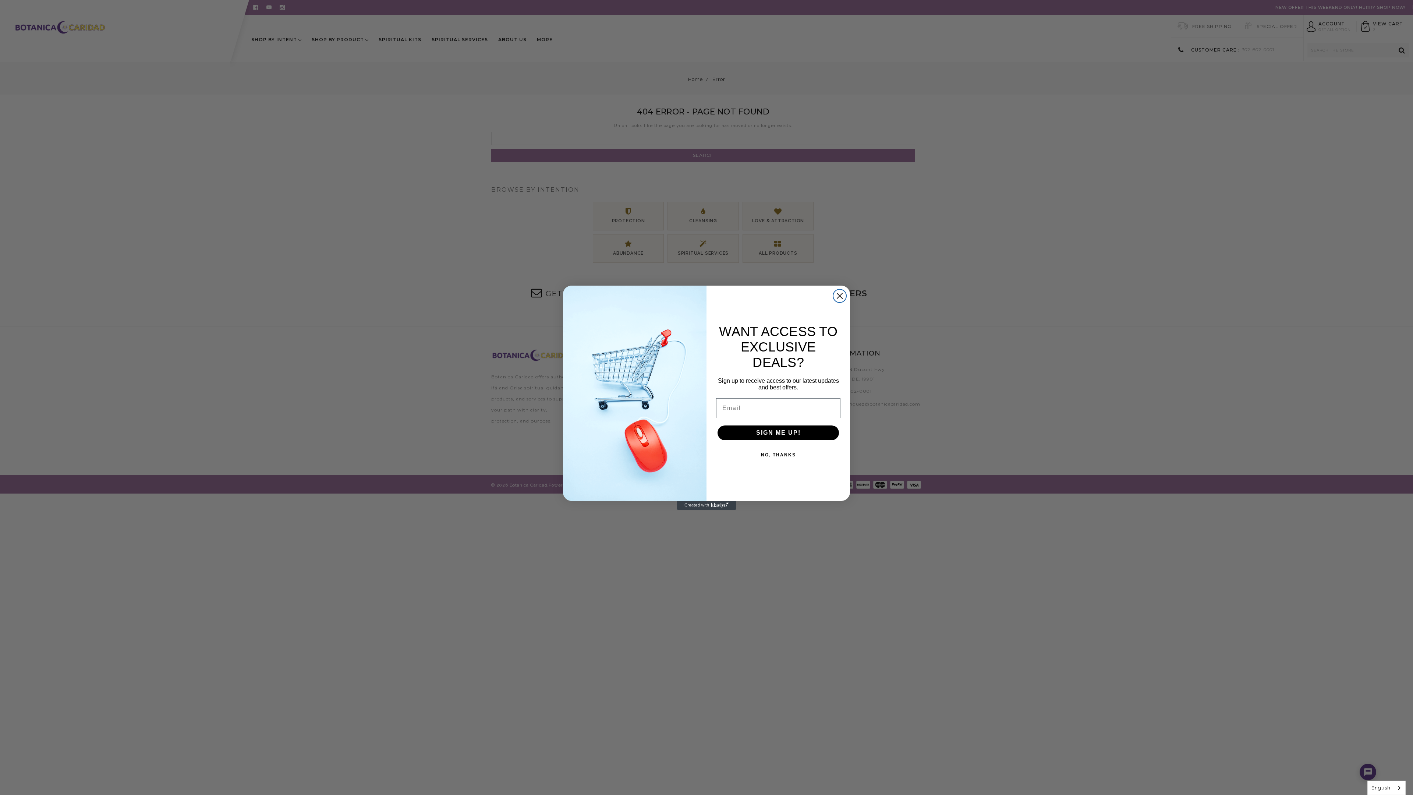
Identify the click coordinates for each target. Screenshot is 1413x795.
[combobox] (1386, 788)
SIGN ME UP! (778, 433)
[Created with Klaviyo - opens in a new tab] (706, 505)
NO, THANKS (778, 454)
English (1381, 788)
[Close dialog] (839, 296)
